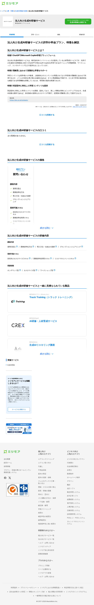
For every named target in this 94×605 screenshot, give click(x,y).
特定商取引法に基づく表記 (73, 587)
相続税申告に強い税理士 (47, 524)
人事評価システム (73, 507)
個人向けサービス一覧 (46, 535)
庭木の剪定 (42, 474)
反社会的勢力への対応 (17, 592)
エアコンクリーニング (46, 459)
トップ (2, 11)
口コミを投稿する (47, 115)
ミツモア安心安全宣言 (46, 550)
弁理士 (69, 470)
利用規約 (14, 587)
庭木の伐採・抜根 (44, 477)
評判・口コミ (35, 34)
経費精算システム (73, 499)
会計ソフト (71, 488)
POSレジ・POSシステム (76, 518)
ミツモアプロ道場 (44, 573)
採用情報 (7, 466)
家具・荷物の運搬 (44, 491)
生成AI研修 (11, 365)
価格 (58, 34)
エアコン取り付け (44, 463)
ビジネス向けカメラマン (76, 459)
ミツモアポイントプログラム (76, 592)
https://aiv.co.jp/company (19, 100)
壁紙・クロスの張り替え (47, 487)
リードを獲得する (44, 569)
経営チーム (8, 463)
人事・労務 (10, 11)
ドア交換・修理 (43, 502)
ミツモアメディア (44, 546)
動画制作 (70, 474)
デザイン (70, 481)
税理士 (40, 513)
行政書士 (70, 463)
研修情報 (12, 34)
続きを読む (45, 228)
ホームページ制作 (73, 477)
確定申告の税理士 (44, 516)
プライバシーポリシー (29, 587)
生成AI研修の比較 (21, 11)
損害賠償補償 (43, 554)
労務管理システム (73, 510)
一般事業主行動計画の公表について (48, 596)
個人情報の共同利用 (55, 592)
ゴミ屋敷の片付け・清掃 (47, 498)
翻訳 (68, 485)
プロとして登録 (43, 565)
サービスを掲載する (19, 409)
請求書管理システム (74, 514)
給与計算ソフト (72, 496)
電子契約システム (73, 503)
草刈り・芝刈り (43, 494)
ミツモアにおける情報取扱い (50, 587)
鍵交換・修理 (43, 505)
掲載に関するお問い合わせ (80, 106)
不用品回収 (42, 470)
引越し (40, 466)
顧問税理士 (42, 520)
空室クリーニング (44, 509)
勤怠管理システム (73, 492)
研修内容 (82, 34)
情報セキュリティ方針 (37, 592)
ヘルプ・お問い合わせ (46, 543)
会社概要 (7, 459)
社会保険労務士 (72, 466)
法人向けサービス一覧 (46, 539)
